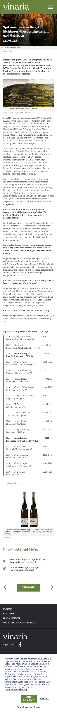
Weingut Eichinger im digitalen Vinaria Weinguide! (28, 561)
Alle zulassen (28, 699)
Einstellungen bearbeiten (28, 707)
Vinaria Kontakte (11, 618)
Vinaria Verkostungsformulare (19, 623)
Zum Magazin (28, 587)
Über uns (7, 609)
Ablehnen (44, 698)
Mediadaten (8, 614)
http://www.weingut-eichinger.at (25, 569)
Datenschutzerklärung (16, 689)
